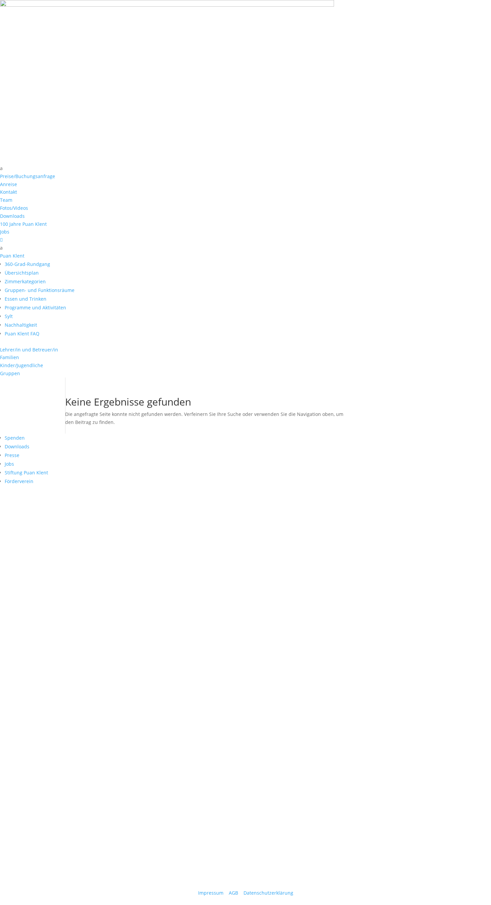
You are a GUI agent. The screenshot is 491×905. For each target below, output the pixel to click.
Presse (12, 455)
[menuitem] (245, 168)
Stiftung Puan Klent (26, 472)
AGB (233, 893)
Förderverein (19, 481)
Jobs (9, 464)
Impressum (210, 893)
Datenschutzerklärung (268, 893)
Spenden (15, 438)
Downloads (17, 446)
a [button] (1, 168)
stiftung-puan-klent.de (26, 885)
